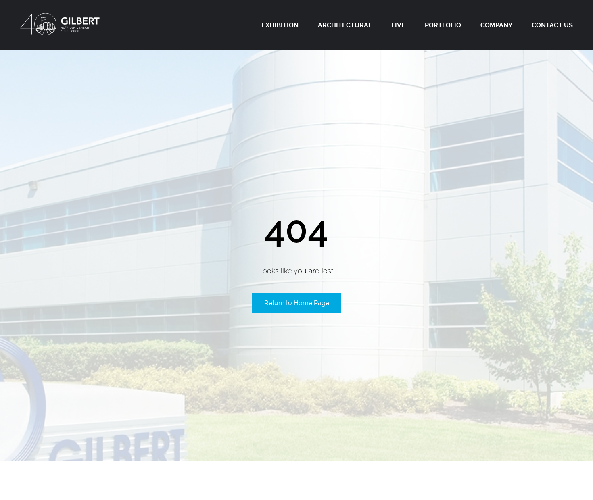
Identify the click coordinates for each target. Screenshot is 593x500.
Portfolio (443, 25)
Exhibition (280, 25)
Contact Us (552, 25)
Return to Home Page (296, 303)
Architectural (345, 25)
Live (398, 25)
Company (496, 25)
